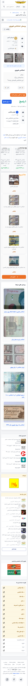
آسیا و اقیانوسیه (20, 640)
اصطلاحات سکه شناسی (17, 623)
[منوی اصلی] (3, 2)
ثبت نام (18, 7)
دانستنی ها (20, 627)
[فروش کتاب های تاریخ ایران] (14, 575)
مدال (22, 601)
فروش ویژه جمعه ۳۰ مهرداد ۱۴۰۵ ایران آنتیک (11, 458)
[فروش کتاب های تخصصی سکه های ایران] (14, 569)
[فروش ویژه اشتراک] (14, 20)
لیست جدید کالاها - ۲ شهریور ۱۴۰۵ (13, 445)
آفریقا (23, 643)
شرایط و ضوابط (21, 662)
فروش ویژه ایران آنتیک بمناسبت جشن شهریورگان (12, 440)
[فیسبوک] (14, 679)
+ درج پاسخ (6, 101)
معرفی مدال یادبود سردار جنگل (14, 529)
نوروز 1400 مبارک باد (17, 523)
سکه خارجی (20, 636)
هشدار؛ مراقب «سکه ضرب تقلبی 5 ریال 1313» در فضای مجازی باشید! (11, 535)
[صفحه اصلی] (24, 12)
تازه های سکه (20, 632)
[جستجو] (4, 6)
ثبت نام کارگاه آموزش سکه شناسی (14, 510)
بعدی (20, 88)
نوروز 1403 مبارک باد (17, 516)
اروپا (23, 647)
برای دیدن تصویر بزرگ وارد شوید (14, 66)
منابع (14, 664)
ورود (24, 7)
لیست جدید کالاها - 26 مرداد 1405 (13, 464)
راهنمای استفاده (12, 662)
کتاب (22, 610)
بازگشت (7, 29)
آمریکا (23, 650)
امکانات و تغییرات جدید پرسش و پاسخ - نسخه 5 (12, 542)
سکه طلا (21, 597)
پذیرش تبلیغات (7, 664)
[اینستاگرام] (7, 679)
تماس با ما (18, 664)
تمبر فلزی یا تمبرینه (18, 605)
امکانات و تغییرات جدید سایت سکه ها (13, 498)
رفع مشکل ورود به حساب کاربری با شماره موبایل (12, 505)
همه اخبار (14, 549)
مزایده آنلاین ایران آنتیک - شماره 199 (13, 452)
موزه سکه (21, 618)
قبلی (8, 88)
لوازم (22, 614)
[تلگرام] (21, 679)
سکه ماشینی (20, 592)
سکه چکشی (20, 588)
